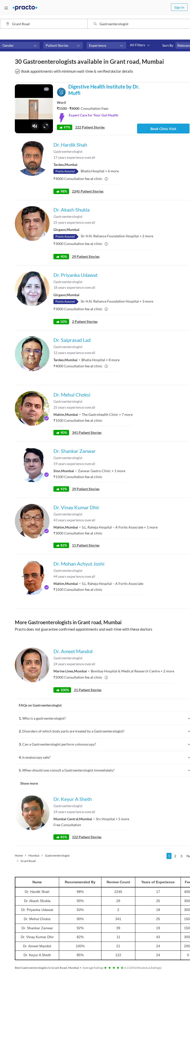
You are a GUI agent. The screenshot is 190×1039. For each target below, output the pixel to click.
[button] (20, 45)
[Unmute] (35, 126)
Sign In (179, 7)
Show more (29, 783)
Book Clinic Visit (163, 129)
